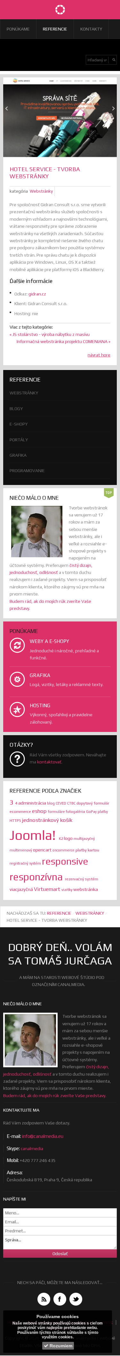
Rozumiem (60, 1345)
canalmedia (32, 1148)
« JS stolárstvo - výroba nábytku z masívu (50, 334)
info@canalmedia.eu (42, 1136)
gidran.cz (37, 293)
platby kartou (87, 850)
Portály (19, 439)
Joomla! (34, 835)
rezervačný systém (81, 879)
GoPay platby (97, 812)
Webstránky (41, 191)
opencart (42, 849)
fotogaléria (76, 812)
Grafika (18, 455)
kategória (19, 191)
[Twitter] (75, 1299)
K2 (61, 839)
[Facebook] (59, 1299)
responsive (65, 861)
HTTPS (16, 820)
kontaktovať (49, 761)
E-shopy (19, 424)
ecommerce (21, 811)
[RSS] (43, 1299)
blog (51, 803)
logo (69, 838)
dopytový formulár (92, 803)
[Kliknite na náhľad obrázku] (60, 118)
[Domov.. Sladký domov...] (60, 9)
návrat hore (99, 354)
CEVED (61, 803)
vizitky (67, 889)
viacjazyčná (22, 889)
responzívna (37, 877)
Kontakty (91, 28)
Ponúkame (18, 28)
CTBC (71, 803)
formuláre (57, 812)
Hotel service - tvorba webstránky (45, 173)
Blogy (16, 408)
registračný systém (26, 863)
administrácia (32, 803)
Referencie (55, 28)
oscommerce (64, 850)
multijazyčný (84, 838)
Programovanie (27, 470)
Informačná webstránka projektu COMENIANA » (63, 341)
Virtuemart (47, 889)
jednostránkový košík (47, 820)
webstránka (85, 889)
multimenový (21, 850)
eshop (40, 811)
